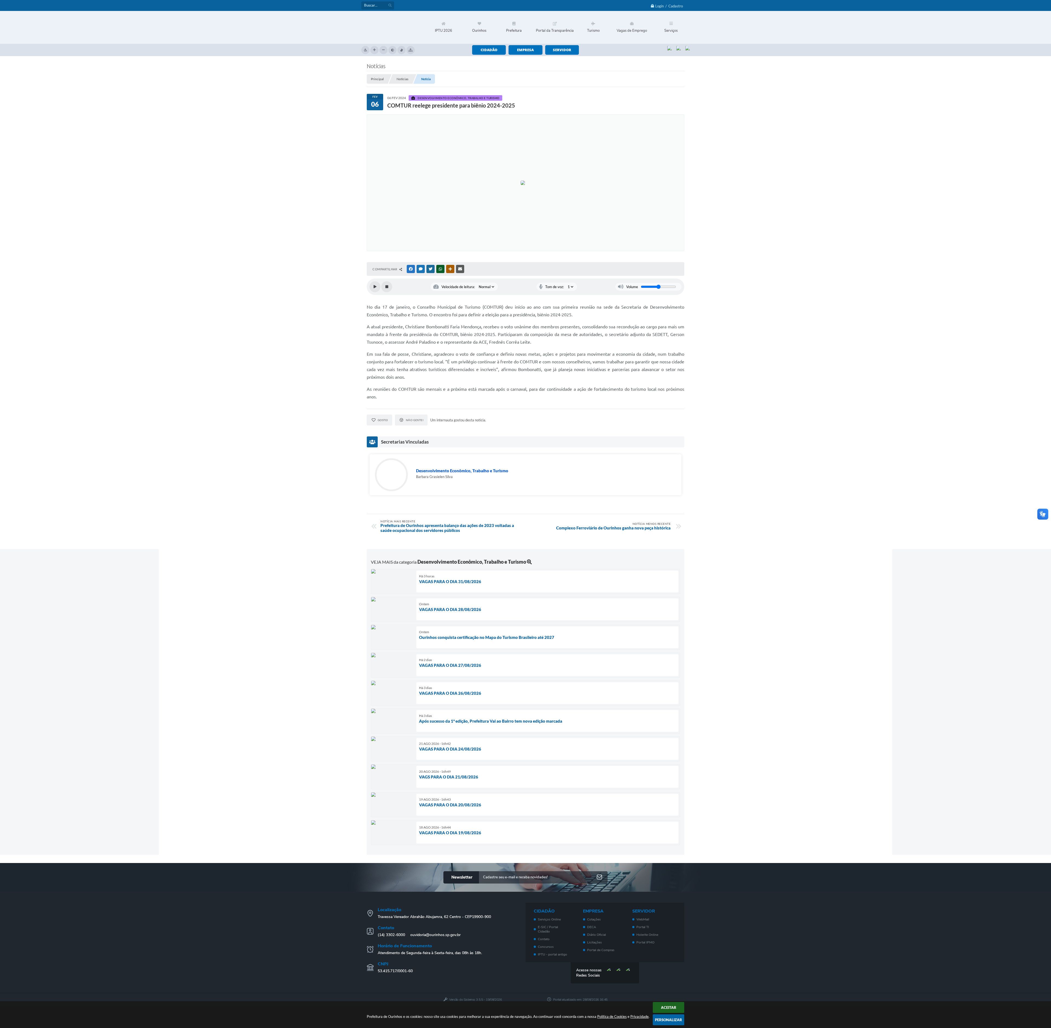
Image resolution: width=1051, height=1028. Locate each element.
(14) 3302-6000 (391, 934)
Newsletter (461, 877)
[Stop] (386, 286)
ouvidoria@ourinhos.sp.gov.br (435, 934)
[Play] (374, 286)
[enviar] (599, 877)
